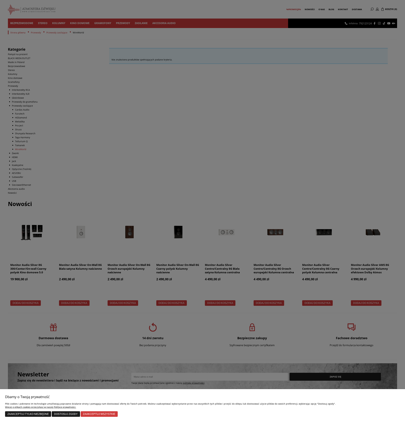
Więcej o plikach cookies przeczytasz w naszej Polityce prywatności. (40, 407)
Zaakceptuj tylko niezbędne (28, 414)
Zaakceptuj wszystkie (99, 414)
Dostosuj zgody (66, 414)
